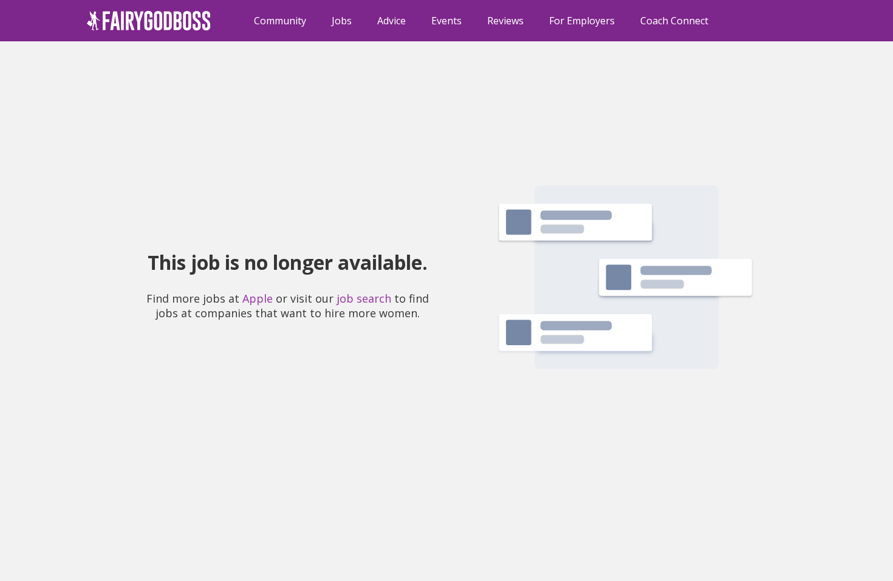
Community (280, 20)
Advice (391, 20)
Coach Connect (674, 20)
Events (446, 20)
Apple (257, 298)
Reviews (505, 20)
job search (364, 298)
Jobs (342, 20)
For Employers (582, 20)
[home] (149, 20)
